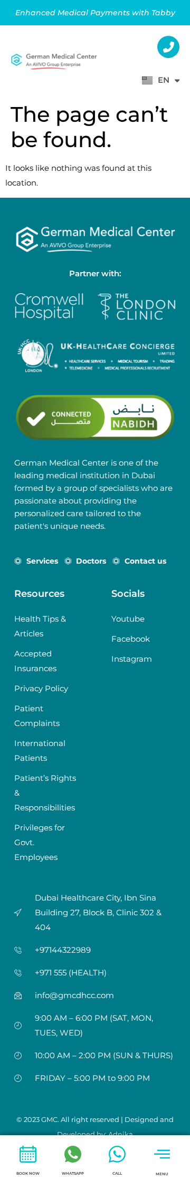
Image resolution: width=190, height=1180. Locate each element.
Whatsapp (73, 1173)
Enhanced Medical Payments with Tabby (95, 12)
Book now (28, 1173)
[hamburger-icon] (162, 1155)
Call (117, 1173)
